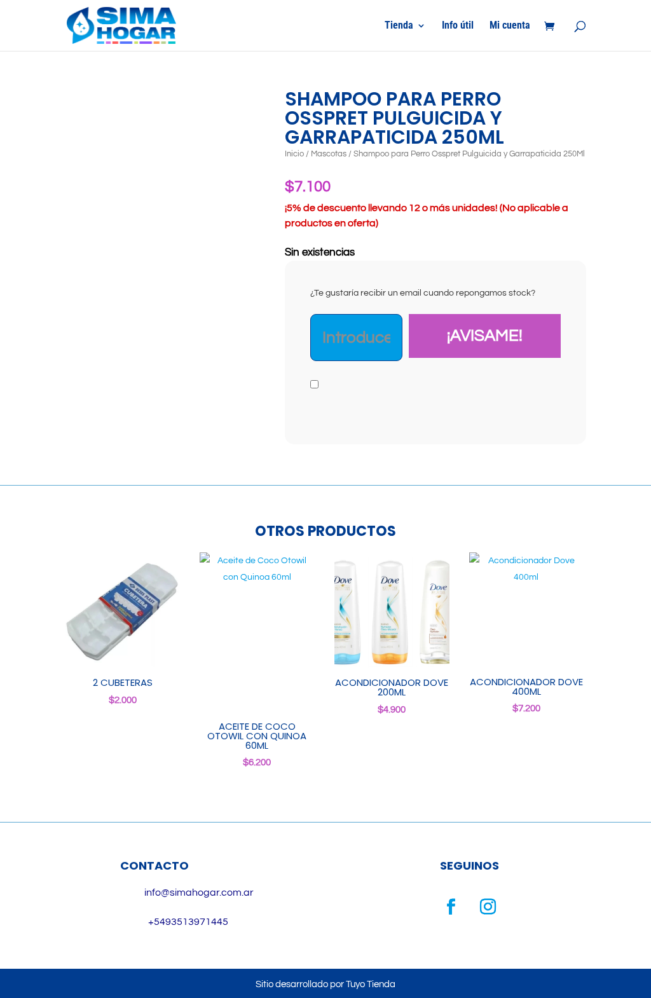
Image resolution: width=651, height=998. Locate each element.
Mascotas (328, 153)
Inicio (294, 153)
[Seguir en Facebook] (451, 907)
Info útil (458, 26)
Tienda (399, 26)
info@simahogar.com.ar (199, 892)
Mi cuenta (510, 26)
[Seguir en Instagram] (488, 907)
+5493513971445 (188, 922)
